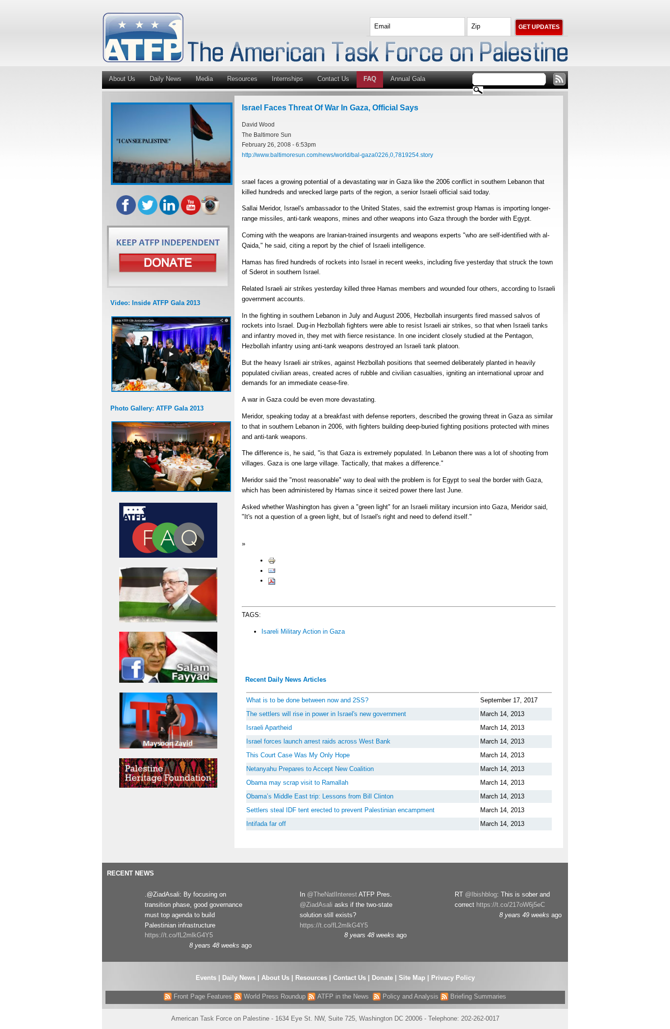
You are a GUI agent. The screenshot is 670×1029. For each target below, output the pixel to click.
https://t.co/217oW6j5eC (510, 904)
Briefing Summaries (477, 996)
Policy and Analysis (409, 996)
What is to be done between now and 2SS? (307, 700)
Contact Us (333, 78)
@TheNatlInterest (332, 894)
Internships (287, 78)
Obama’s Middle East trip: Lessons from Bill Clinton (319, 796)
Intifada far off (266, 823)
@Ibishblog (481, 894)
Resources (242, 78)
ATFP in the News (343, 996)
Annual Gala (407, 78)
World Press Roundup (274, 996)
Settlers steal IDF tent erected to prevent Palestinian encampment (340, 810)
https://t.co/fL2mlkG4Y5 (179, 935)
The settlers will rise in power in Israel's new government (326, 714)
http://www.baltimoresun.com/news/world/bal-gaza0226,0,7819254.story (337, 155)
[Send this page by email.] (272, 570)
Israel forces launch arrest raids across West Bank (318, 741)
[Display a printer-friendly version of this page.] (272, 560)
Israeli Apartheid (269, 727)
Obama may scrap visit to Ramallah (297, 782)
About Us (122, 78)
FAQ (369, 78)
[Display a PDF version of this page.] (272, 580)
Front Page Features (202, 996)
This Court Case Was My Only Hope (298, 755)
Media (204, 78)
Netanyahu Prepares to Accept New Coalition (310, 768)
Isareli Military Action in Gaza (303, 631)
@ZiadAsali (316, 904)
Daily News (165, 78)
